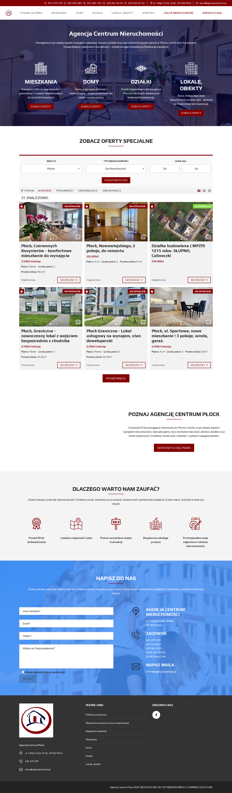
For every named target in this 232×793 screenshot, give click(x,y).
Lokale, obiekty (93, 764)
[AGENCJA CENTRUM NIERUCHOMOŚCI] (8, 13)
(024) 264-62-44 (156, 656)
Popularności (64, 190)
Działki (89, 756)
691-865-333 (94, 3)
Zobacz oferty (41, 106)
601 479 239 (153, 640)
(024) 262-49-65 (156, 652)
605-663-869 (74, 3)
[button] (51, 169)
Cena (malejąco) (87, 190)
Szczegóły (67, 279)
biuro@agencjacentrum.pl (212, 3)
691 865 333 (153, 648)
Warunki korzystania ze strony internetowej (107, 723)
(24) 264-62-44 (136, 3)
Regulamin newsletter (96, 731)
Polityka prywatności (96, 714)
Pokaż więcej (116, 378)
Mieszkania (91, 739)
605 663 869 (153, 644)
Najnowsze (44, 190)
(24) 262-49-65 (114, 3)
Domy (89, 747)
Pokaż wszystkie (116, 180)
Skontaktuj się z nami (174, 447)
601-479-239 (55, 3)
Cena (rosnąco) (111, 190)
